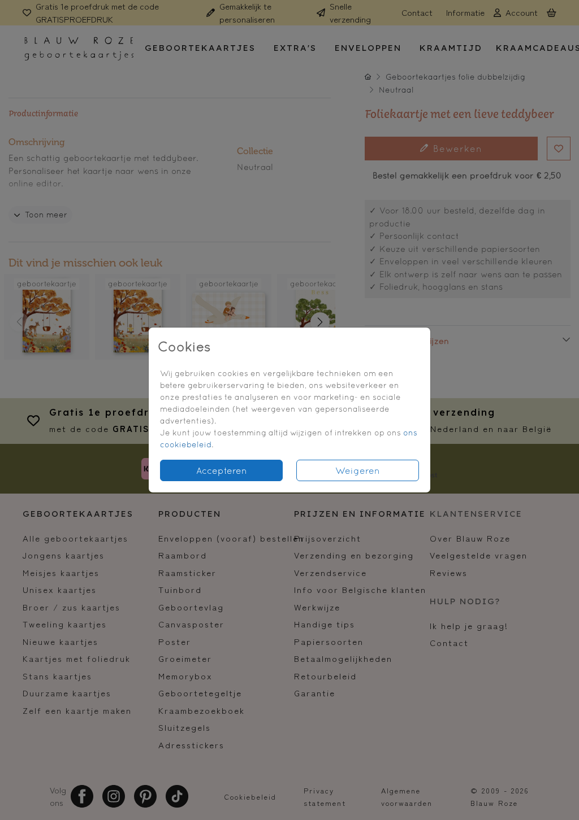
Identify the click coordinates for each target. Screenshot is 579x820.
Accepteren (221, 470)
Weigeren (357, 470)
